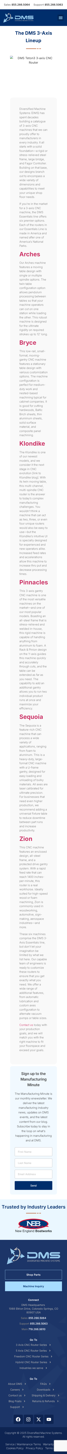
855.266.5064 (17, 4)
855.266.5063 (48, 4)
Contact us (26, 1025)
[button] (61, 18)
